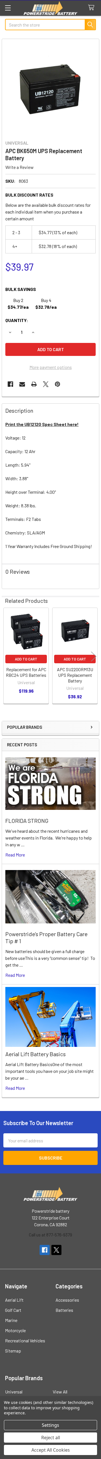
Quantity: (16, 320)
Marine (11, 1320)
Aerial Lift (14, 1300)
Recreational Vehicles (25, 1340)
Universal (13, 1391)
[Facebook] (10, 384)
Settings (50, 1425)
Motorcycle (15, 1330)
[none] (50, 87)
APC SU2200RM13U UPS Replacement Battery (75, 675)
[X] (46, 384)
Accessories (67, 1300)
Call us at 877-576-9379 (50, 1234)
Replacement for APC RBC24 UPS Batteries (26, 672)
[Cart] (92, 7)
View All (60, 1391)
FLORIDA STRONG (27, 820)
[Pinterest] (57, 384)
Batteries (64, 1310)
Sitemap (13, 1350)
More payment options (50, 367)
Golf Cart (13, 1310)
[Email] (22, 384)
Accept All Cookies (50, 1450)
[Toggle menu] (7, 8)
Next (93, 656)
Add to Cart (26, 659)
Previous (7, 656)
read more (15, 854)
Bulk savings (20, 289)
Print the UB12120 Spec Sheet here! (42, 424)
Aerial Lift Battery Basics (35, 1054)
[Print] (34, 384)
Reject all (50, 1437)
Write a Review (19, 167)
